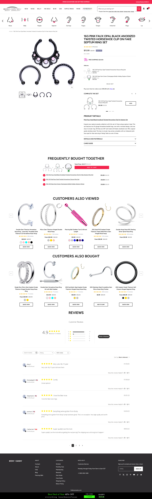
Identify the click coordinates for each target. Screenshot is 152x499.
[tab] (107, 111)
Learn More (94, 72)
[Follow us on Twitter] (123, 474)
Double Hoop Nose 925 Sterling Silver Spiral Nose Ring (126, 230)
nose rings (111, 11)
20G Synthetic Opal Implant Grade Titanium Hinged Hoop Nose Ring (76, 288)
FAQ (36, 469)
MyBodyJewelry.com (76, 490)
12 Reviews (95, 47)
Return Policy (60, 484)
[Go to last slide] (131, 93)
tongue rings (127, 11)
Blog (36, 472)
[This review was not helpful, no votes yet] (127, 373)
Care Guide (59, 478)
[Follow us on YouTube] (134, 474)
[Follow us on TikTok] (137, 474)
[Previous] (3, 21)
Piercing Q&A (39, 475)
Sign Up (138, 469)
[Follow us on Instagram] (127, 474)
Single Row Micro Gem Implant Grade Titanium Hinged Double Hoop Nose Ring (26, 289)
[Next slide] (134, 93)
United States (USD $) (142, 2)
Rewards (58, 472)
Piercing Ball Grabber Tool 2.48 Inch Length (76, 230)
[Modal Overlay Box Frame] (76, 495)
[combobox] (46, 352)
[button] (11, 216)
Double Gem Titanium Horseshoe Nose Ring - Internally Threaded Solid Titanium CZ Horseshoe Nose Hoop (26, 231)
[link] (21, 242)
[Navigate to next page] (82, 445)
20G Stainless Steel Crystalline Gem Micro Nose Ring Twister (101, 288)
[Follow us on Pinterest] (130, 474)
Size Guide (59, 475)
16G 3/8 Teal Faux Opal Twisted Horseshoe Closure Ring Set (110, 101)
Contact (37, 464)
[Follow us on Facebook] (120, 474)
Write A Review (104, 336)
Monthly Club (60, 467)
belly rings (117, 11)
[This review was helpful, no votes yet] (124, 373)
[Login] (144, 9)
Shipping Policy (60, 481)
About (37, 467)
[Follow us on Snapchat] (141, 474)
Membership (59, 469)
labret (121, 11)
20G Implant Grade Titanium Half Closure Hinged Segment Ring (126, 288)
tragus (132, 11)
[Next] (149, 21)
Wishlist (58, 464)
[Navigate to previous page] (70, 445)
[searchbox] (29, 352)
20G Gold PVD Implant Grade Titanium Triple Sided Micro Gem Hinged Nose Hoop (101, 231)
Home (10, 31)
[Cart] (147, 9)
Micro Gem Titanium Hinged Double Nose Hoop (51, 230)
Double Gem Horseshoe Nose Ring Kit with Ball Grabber (51, 288)
